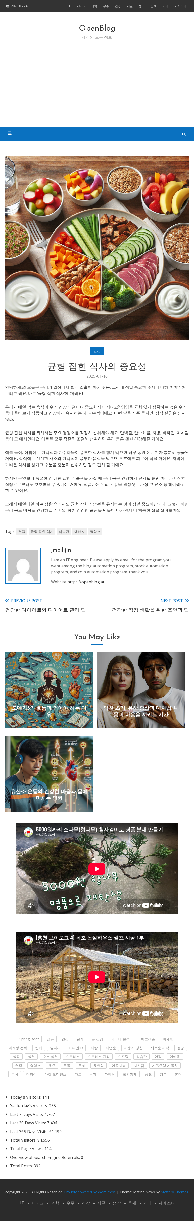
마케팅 (168, 1038)
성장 (16, 1056)
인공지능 (119, 1065)
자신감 (139, 1065)
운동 (66, 1065)
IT (69, 6)
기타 (165, 6)
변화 (38, 1047)
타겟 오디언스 (55, 1074)
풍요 (148, 1074)
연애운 (174, 1056)
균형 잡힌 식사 (42, 531)
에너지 (79, 531)
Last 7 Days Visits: (27, 1114)
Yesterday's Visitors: (29, 1106)
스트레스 (73, 1056)
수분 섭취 (50, 1056)
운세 (154, 6)
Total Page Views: (27, 1148)
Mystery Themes (174, 1192)
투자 (92, 1074)
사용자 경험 (133, 1047)
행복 (163, 1074)
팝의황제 (130, 1074)
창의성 (31, 1074)
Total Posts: (22, 1166)
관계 (80, 1038)
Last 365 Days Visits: (29, 1131)
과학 (94, 6)
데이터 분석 (120, 1038)
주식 (14, 1074)
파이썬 (109, 1074)
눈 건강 (97, 1038)
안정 (158, 1056)
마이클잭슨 (146, 1038)
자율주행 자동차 (165, 1065)
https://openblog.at (85, 582)
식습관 (64, 531)
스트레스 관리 (99, 1056)
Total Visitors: (23, 1140)
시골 (130, 6)
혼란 (178, 1074)
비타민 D (75, 1047)
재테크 (80, 6)
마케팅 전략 (18, 1047)
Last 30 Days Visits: (28, 1123)
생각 (142, 6)
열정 (18, 1065)
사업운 (111, 1047)
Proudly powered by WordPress (90, 1192)
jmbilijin (61, 550)
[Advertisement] (97, 89)
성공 (180, 1047)
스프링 (123, 1056)
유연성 (98, 1065)
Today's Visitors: (26, 1097)
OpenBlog (97, 29)
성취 (31, 1056)
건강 (118, 6)
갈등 (50, 1038)
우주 (106, 6)
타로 (78, 1074)
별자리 (55, 1047)
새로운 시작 (160, 1047)
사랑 (94, 1047)
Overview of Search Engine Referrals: (45, 1157)
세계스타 (180, 6)
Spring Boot (29, 1038)
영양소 (95, 531)
